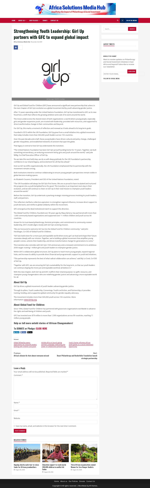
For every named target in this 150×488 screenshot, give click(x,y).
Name (17, 402)
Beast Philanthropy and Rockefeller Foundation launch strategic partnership (77, 356)
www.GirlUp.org (30, 299)
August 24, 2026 (77, 470)
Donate (45, 20)
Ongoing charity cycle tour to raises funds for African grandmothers (27, 453)
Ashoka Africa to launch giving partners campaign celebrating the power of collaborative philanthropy (53, 345)
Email (16, 410)
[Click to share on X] (20, 47)
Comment (18, 375)
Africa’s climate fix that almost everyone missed (31, 354)
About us (21, 20)
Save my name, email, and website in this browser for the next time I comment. (46, 426)
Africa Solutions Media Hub (22, 42)
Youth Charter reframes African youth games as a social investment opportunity (81, 345)
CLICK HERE (41, 328)
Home (13, 20)
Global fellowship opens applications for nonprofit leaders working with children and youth (25, 345)
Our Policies (33, 20)
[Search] (117, 20)
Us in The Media (131, 20)
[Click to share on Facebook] (16, 47)
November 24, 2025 (36, 42)
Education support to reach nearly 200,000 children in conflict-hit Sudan (55, 453)
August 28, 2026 (20, 470)
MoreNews (82, 486)
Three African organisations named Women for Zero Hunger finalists (84, 453)
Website (17, 418)
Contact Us (54, 20)
